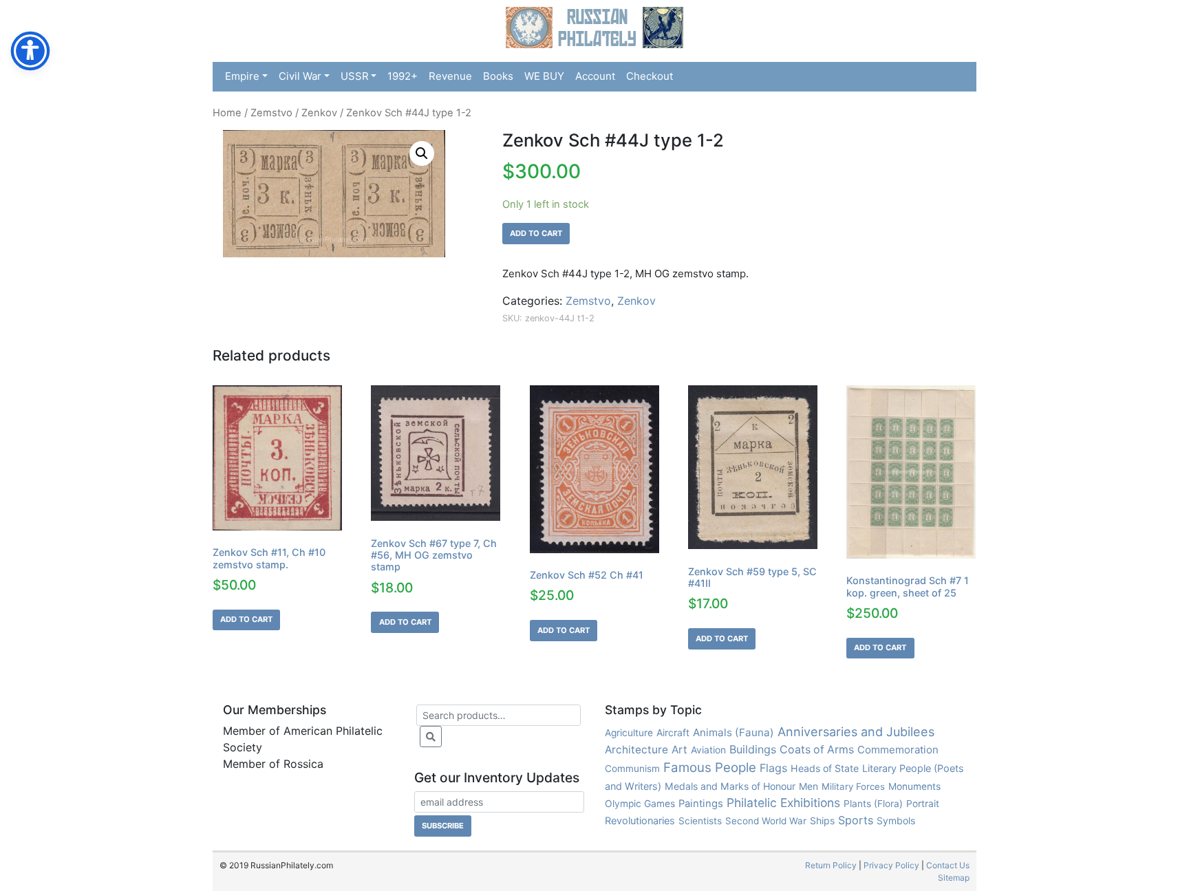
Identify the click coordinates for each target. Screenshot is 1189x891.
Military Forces (853, 786)
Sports (855, 820)
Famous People (709, 767)
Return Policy (831, 865)
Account (595, 76)
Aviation (708, 749)
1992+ (402, 76)
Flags (773, 768)
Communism (632, 768)
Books (498, 76)
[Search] (431, 736)
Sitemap (954, 877)
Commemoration (898, 749)
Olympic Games (640, 803)
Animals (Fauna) (733, 732)
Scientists (700, 820)
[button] (421, 153)
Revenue (450, 76)
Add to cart (536, 233)
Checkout (649, 76)
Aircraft (672, 732)
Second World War (765, 820)
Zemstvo (271, 113)
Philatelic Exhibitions (783, 802)
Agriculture (629, 732)
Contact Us (948, 865)
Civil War (300, 76)
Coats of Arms (817, 749)
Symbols (896, 820)
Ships (822, 820)
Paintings (700, 803)
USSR (355, 76)
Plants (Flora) (873, 803)
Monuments (914, 786)
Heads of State (825, 768)
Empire (242, 76)
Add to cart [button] (246, 619)
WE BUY (544, 76)
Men (808, 786)
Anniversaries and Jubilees (856, 731)
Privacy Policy (891, 865)
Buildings (752, 749)
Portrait (922, 803)
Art (679, 749)
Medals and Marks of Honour (730, 786)
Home (227, 113)
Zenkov (319, 113)
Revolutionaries (640, 821)
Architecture (636, 749)
